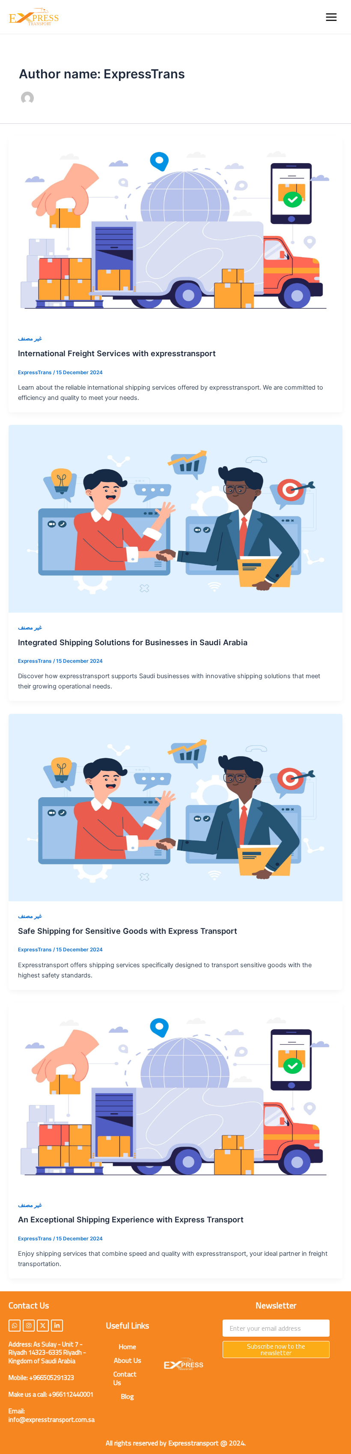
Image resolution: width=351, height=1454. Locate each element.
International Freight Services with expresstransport (117, 353)
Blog (127, 1396)
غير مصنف (30, 338)
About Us (127, 1360)
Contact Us (125, 1378)
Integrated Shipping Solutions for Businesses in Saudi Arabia (132, 642)
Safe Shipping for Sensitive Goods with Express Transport (127, 931)
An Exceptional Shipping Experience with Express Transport (131, 1219)
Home (127, 1346)
